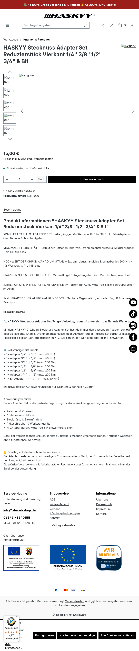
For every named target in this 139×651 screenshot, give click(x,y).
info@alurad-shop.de (19, 510)
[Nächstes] (132, 110)
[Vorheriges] (22, 110)
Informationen (106, 493)
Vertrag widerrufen (63, 525)
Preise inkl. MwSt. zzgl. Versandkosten (28, 159)
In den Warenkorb (92, 179)
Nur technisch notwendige (77, 635)
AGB (52, 499)
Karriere (101, 513)
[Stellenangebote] (133, 349)
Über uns (102, 499)
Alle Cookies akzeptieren (117, 635)
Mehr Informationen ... (13, 646)
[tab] (12, 210)
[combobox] (52, 25)
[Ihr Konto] (112, 25)
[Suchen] (86, 25)
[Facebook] (133, 337)
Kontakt (54, 518)
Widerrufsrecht (59, 504)
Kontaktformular (13, 539)
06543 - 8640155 (16, 517)
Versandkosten (74, 601)
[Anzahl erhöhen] (32, 179)
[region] (69, 110)
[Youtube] (133, 302)
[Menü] (7, 25)
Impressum (103, 509)
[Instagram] (133, 325)
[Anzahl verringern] (7, 179)
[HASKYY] (128, 55)
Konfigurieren (44, 635)
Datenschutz (104, 504)
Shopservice (59, 493)
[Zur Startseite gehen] (69, 15)
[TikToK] (133, 314)
